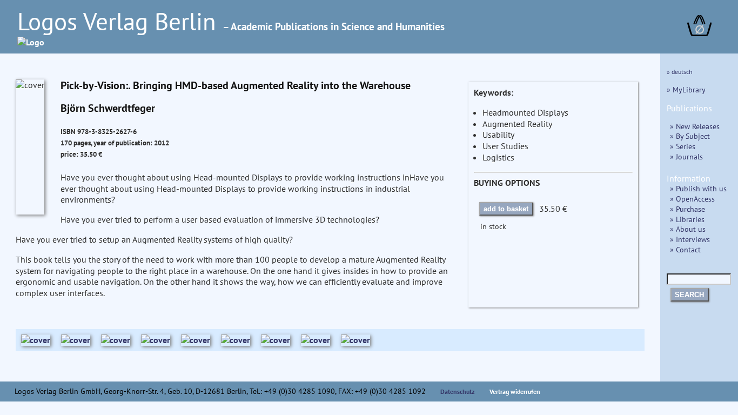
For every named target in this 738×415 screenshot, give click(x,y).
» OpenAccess (692, 198)
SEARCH (689, 295)
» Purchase (687, 209)
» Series (682, 146)
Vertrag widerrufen (514, 391)
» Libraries (687, 219)
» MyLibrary (686, 89)
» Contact (685, 249)
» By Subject (690, 136)
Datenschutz (457, 391)
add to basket (506, 209)
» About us (688, 229)
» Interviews (690, 239)
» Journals (686, 156)
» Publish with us (698, 188)
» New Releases (695, 126)
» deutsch (680, 72)
